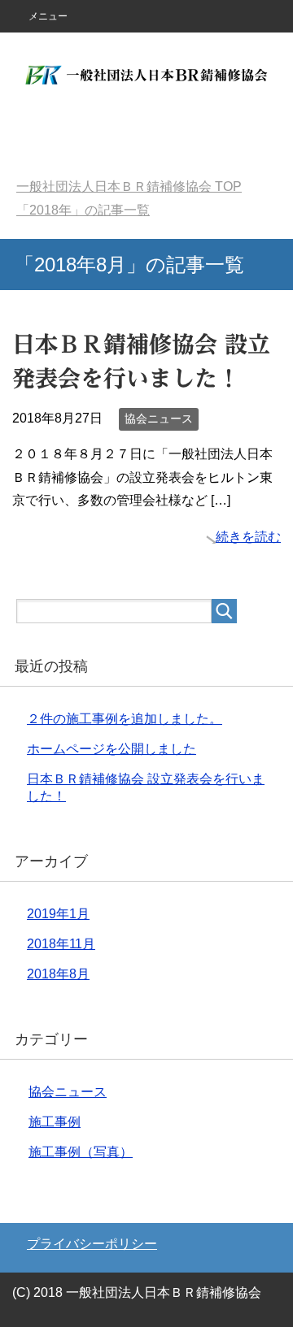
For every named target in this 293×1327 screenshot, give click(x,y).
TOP (129, 186)
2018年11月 (61, 944)
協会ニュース (159, 418)
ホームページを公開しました (111, 749)
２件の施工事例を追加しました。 (124, 719)
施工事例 (54, 1122)
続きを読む (248, 537)
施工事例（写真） (80, 1152)
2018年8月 (58, 974)
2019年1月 (58, 914)
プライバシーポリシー (92, 1244)
